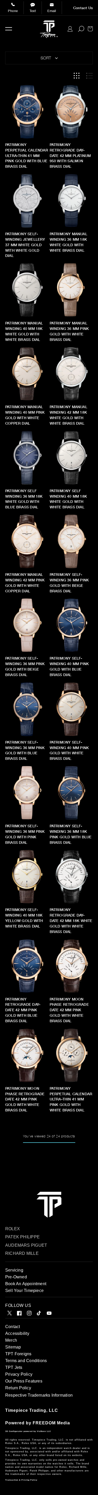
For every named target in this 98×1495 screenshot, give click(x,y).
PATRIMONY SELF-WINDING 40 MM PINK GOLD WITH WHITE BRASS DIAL (69, 750)
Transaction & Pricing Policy (21, 1480)
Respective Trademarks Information (39, 1395)
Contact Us (83, 7)
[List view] (89, 76)
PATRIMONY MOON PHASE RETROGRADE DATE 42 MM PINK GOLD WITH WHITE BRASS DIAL (69, 1010)
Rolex (12, 1229)
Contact (12, 1326)
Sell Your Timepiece (24, 1290)
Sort (46, 57)
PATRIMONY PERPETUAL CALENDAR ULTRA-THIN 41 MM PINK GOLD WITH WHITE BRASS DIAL (71, 1099)
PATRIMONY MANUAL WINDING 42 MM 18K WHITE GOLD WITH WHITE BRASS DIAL (68, 415)
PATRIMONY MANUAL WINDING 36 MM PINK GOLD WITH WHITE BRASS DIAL (69, 331)
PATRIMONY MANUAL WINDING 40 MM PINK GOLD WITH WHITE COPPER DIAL (25, 415)
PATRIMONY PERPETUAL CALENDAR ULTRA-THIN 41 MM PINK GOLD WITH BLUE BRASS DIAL (26, 155)
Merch (11, 1340)
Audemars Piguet (26, 1245)
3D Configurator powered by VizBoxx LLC (28, 1431)
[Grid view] (76, 76)
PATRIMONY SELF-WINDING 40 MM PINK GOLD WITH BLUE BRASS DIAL (69, 666)
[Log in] (70, 29)
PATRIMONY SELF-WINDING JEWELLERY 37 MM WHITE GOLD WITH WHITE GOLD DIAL (25, 245)
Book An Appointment (25, 1284)
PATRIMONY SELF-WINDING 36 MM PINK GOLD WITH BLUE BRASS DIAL (25, 750)
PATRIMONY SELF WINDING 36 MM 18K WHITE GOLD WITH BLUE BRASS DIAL (24, 499)
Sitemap (13, 1347)
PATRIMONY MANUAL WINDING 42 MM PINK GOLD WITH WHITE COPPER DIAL (25, 582)
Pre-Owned (16, 1277)
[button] (8, 28)
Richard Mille (22, 1253)
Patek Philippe (22, 1237)
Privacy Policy (18, 1374)
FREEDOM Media (51, 1423)
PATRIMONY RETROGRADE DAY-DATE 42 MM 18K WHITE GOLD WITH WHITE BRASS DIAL (71, 920)
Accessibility (17, 1333)
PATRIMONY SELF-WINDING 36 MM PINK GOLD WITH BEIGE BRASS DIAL (69, 582)
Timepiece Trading (25, 1410)
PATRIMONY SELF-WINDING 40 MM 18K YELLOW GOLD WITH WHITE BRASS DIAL (24, 918)
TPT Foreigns (18, 1354)
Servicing (14, 1270)
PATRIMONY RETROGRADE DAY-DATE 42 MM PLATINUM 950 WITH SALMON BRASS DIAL (70, 155)
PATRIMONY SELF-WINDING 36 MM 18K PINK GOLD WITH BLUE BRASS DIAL (71, 834)
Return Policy (18, 1388)
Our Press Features (23, 1381)
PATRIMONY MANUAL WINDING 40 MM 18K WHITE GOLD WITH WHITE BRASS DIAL (24, 331)
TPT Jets (13, 1367)
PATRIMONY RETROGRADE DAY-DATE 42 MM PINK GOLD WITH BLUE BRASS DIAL (22, 1010)
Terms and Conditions (26, 1360)
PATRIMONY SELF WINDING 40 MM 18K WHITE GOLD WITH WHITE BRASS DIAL (68, 499)
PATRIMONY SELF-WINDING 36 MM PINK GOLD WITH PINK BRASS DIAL (25, 834)
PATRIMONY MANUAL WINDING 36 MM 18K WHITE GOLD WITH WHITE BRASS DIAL (68, 242)
